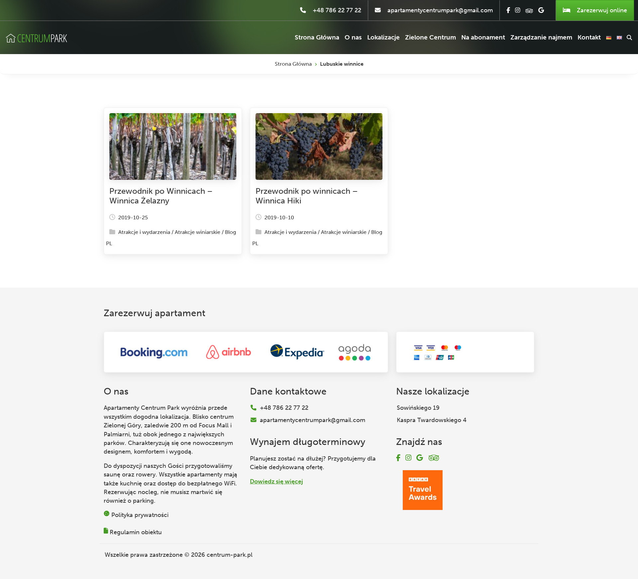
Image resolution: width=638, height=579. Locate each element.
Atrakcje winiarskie (197, 232)
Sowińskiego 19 (418, 407)
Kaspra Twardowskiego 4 (432, 420)
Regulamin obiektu (136, 532)
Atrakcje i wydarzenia (144, 232)
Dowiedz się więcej (276, 481)
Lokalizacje (383, 37)
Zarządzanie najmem (541, 37)
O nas (353, 37)
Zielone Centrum (430, 37)
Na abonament (483, 37)
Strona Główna (317, 37)
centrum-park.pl (230, 554)
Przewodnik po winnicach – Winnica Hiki (307, 195)
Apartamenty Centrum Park (141, 407)
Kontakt (589, 37)
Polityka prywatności (139, 515)
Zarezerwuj (601, 10)
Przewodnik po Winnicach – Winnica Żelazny (161, 195)
